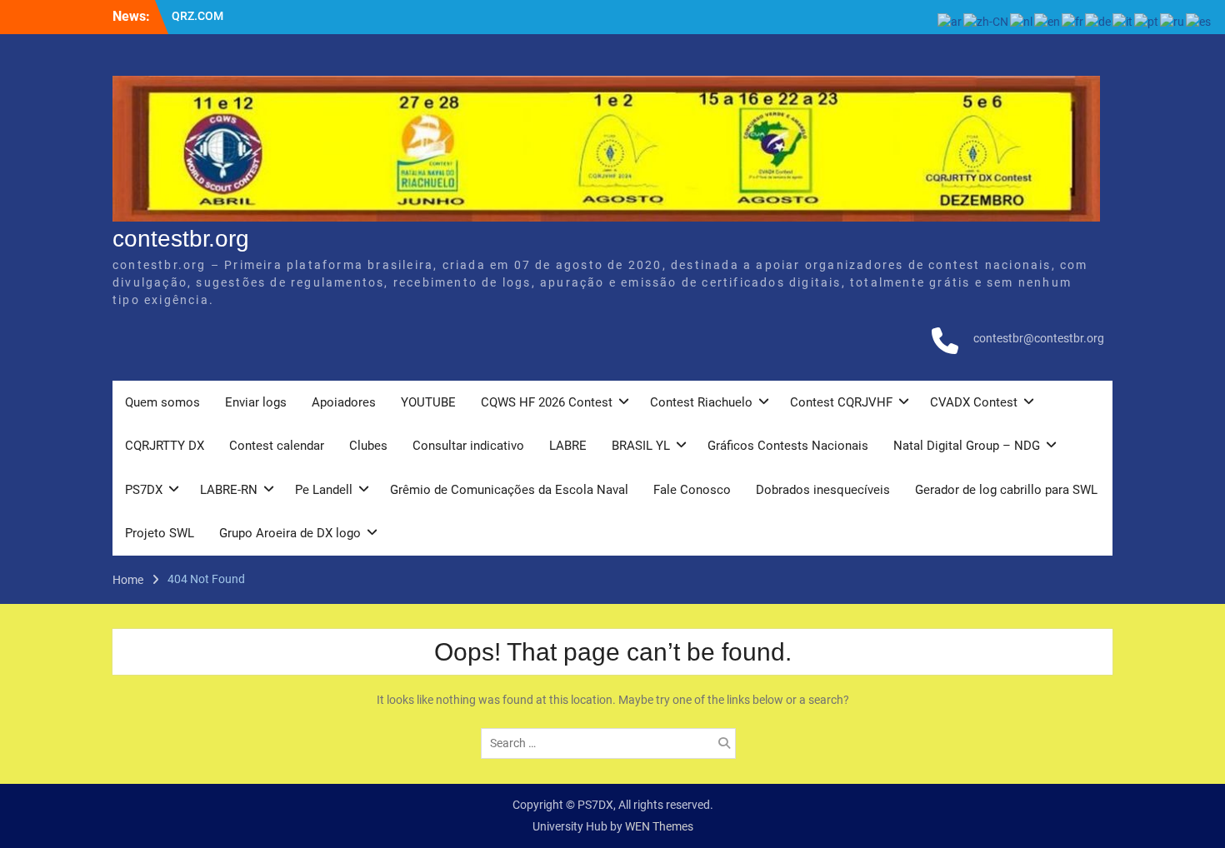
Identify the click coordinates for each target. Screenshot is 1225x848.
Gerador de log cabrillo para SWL (1006, 489)
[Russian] (1173, 20)
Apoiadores (344, 402)
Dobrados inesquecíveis (823, 489)
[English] (1048, 20)
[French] (1073, 20)
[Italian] (1123, 20)
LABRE (568, 445)
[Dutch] (1022, 20)
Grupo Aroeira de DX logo (290, 533)
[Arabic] (950, 20)
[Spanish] (1199, 20)
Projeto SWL (159, 533)
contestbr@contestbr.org (1038, 338)
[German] (1098, 20)
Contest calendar (276, 445)
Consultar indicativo (468, 445)
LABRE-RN (229, 489)
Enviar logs (256, 402)
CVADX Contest (974, 402)
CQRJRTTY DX (164, 445)
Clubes (368, 445)
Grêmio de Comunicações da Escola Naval (509, 489)
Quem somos (162, 402)
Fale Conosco (692, 489)
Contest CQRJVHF (841, 402)
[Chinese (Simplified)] (986, 20)
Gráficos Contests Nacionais (788, 445)
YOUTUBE (428, 402)
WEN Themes (659, 826)
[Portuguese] (1147, 20)
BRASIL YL (641, 445)
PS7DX (143, 489)
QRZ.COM (197, 15)
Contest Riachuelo (701, 402)
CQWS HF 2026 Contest (546, 402)
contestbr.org (180, 239)
